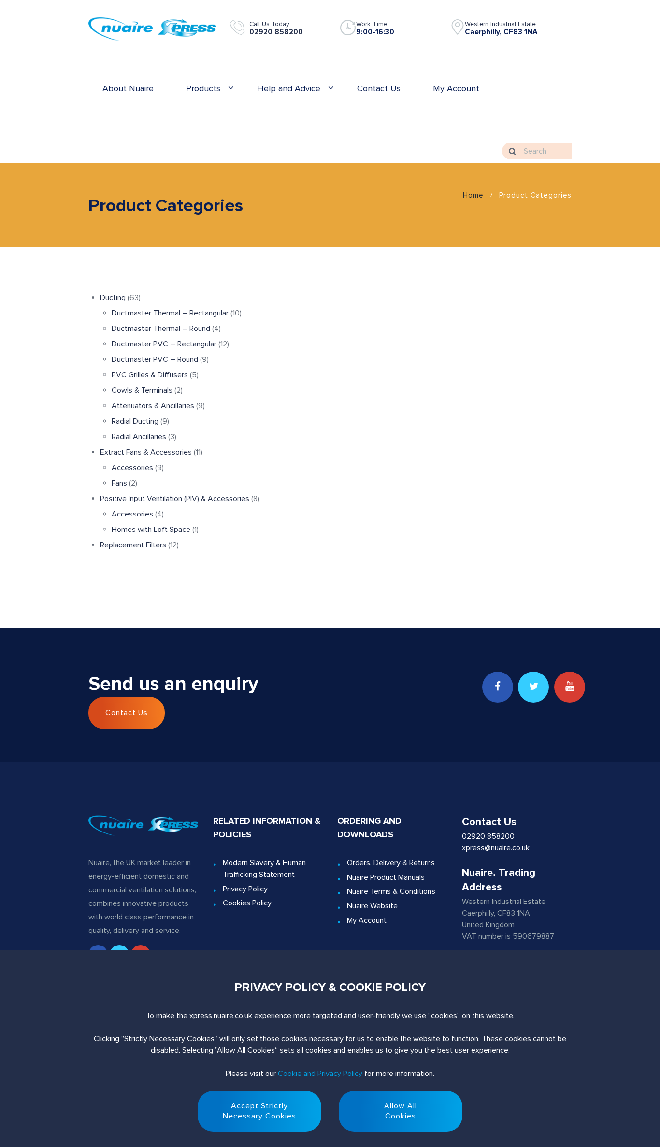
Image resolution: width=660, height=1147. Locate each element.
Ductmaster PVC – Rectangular (165, 344)
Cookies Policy (247, 903)
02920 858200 (276, 32)
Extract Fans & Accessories (147, 452)
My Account (367, 920)
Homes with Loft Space (152, 529)
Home (473, 195)
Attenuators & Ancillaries (154, 406)
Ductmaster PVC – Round (156, 359)
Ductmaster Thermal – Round (162, 328)
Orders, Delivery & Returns (391, 863)
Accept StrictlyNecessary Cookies (259, 1111)
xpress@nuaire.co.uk (496, 848)
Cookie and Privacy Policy (320, 1073)
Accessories (133, 468)
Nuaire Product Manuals (386, 877)
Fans (120, 483)
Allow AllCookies (400, 1111)
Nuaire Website (372, 906)
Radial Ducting (136, 421)
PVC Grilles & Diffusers (151, 375)
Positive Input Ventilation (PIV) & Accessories (175, 498)
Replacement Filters (134, 545)
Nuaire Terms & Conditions (391, 891)
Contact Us (126, 712)
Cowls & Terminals (143, 390)
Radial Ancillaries (140, 437)
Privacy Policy (245, 889)
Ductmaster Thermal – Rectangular (171, 313)
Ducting (114, 297)
